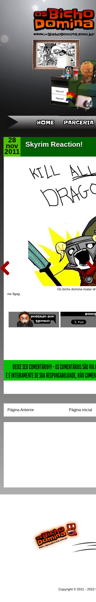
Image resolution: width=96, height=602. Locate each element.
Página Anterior (20, 410)
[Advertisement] (36, 453)
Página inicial (80, 410)
